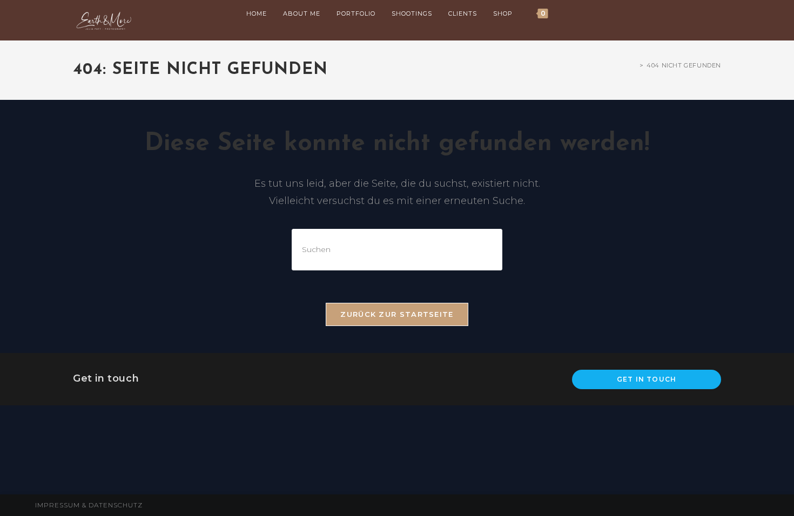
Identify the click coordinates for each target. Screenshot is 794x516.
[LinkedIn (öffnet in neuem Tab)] (702, 14)
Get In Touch (646, 379)
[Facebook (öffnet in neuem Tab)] (672, 14)
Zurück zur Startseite (396, 314)
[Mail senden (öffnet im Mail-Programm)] (717, 14)
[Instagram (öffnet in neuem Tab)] (687, 14)
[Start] (633, 65)
